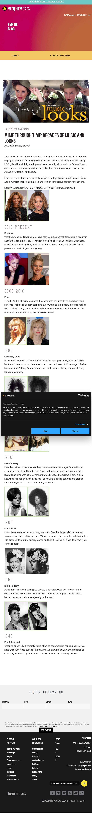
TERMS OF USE (81, 801)
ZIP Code (48, 702)
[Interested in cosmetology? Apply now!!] (84, 783)
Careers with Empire (83, 769)
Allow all (75, 431)
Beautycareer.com (14, 760)
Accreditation (37, 748)
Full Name (5, 702)
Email (70, 702)
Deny (46, 431)
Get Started (46, 730)
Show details (80, 424)
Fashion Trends (16, 129)
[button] (89, 15)
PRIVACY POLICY (71, 801)
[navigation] (19, 8)
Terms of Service (44, 726)
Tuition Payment (13, 748)
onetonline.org (38, 760)
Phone (26, 702)
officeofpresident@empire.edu (79, 765)
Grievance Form (13, 779)
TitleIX (34, 779)
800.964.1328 (85, 761)
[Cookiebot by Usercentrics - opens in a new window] (79, 395)
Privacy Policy (54, 726)
